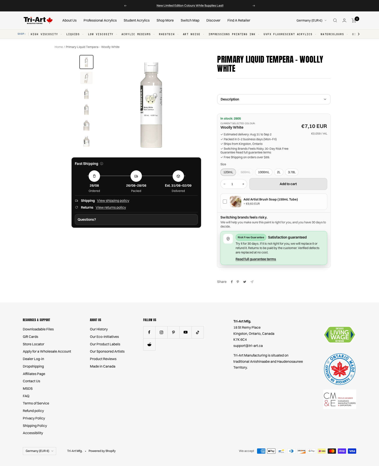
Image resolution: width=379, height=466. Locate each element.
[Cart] (354, 20)
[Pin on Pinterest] (238, 281)
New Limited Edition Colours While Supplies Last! (190, 5)
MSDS (28, 388)
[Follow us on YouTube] (185, 332)
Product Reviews (103, 359)
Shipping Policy (35, 425)
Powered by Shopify (102, 451)
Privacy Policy (34, 418)
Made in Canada (102, 366)
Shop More (165, 20)
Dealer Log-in (33, 359)
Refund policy (33, 410)
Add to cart (288, 184)
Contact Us (31, 381)
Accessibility (33, 433)
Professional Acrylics (100, 20)
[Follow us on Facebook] (149, 332)
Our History (99, 329)
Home (59, 47)
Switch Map (190, 20)
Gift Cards (30, 336)
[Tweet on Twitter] (245, 281)
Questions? (87, 219)
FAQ (26, 396)
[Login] (344, 20)
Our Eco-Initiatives (104, 336)
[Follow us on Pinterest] (173, 332)
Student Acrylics (137, 20)
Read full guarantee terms (253, 152)
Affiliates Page (34, 373)
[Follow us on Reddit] (149, 344)
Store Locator (33, 344)
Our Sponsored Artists (107, 351)
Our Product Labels (105, 344)
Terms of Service (36, 403)
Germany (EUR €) (309, 20)
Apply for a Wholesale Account (47, 351)
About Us (69, 20)
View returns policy (111, 207)
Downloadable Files (38, 329)
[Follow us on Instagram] (161, 332)
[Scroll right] (356, 34)
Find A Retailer (238, 20)
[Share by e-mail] (251, 281)
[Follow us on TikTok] (197, 332)
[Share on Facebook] (232, 281)
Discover (213, 20)
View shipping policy (113, 200)
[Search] (335, 20)
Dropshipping (33, 366)
